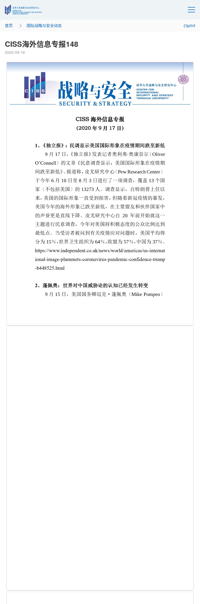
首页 (9, 25)
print (191, 25)
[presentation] (100, 193)
